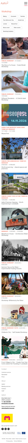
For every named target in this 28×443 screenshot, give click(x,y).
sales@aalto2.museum (7, 408)
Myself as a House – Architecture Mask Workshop (14, 234)
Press (3, 377)
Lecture (17, 196)
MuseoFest (13, 127)
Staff (3, 391)
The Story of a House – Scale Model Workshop (13, 65)
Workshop (10, 61)
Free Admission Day (13, 161)
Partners (4, 388)
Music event (21, 127)
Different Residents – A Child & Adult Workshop (13, 99)
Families (4, 61)
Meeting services (6, 386)
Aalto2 (3, 384)
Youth (16, 328)
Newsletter (4, 374)
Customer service (6, 372)
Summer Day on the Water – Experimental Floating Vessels (11, 267)
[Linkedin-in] (5, 429)
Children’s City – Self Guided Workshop (14, 332)
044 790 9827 (7, 401)
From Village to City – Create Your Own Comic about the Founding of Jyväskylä (14, 363)
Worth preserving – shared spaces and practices (14, 168)
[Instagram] (8, 429)
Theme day (4, 129)
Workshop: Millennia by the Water (12, 300)
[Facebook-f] (2, 429)
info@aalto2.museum (7, 403)
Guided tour (5, 127)
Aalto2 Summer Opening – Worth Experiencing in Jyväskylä (12, 203)
